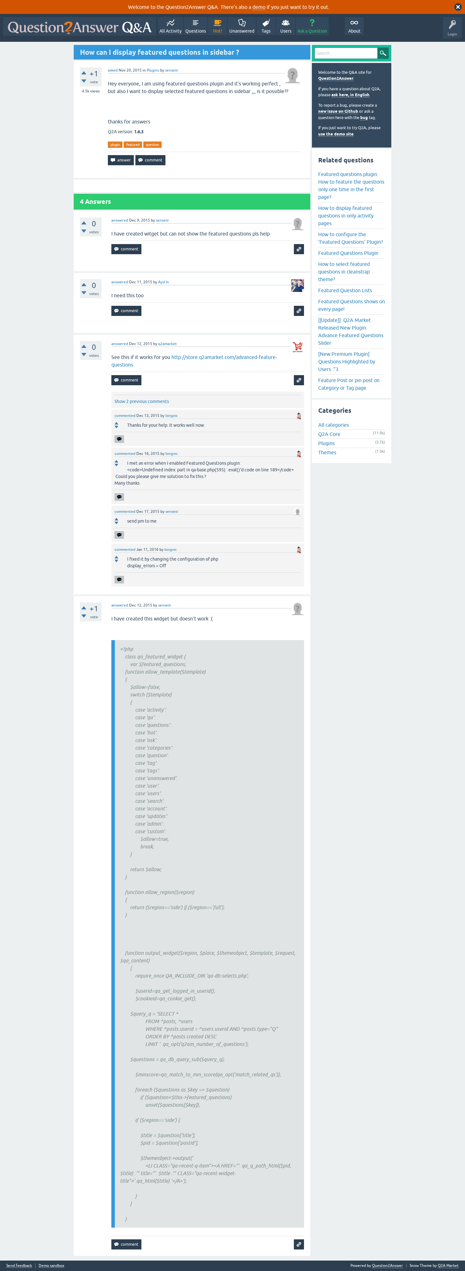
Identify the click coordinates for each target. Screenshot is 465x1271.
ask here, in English (350, 94)
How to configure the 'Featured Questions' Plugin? (350, 238)
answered (119, 220)
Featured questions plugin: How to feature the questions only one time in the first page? (351, 185)
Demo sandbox (51, 1266)
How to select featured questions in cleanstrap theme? (344, 271)
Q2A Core (329, 434)
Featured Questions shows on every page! (351, 305)
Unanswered (241, 31)
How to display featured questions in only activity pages (346, 215)
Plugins (153, 70)
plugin (115, 145)
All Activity (170, 31)
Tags (266, 31)
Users (285, 31)
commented (125, 415)
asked (113, 70)
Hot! (217, 31)
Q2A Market (448, 1265)
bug (364, 117)
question (152, 145)
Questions (195, 31)
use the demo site (336, 134)
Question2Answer (335, 78)
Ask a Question (312, 31)
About (354, 31)
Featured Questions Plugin (348, 253)
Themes (327, 452)
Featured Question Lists (345, 290)
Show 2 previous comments (142, 401)
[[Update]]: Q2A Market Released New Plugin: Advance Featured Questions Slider (350, 331)
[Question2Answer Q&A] (79, 26)
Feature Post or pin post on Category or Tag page (349, 384)
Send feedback (19, 1266)
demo (258, 7)
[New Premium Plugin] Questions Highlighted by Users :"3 (346, 361)
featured (133, 145)
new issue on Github (338, 111)
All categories (333, 425)
